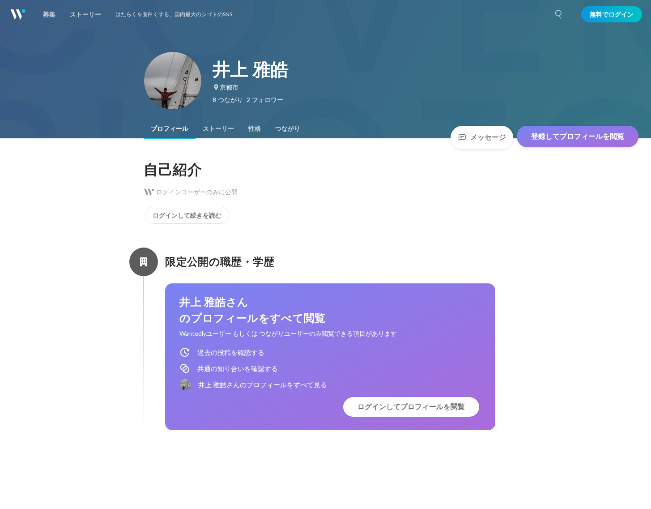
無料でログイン (612, 14)
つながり (287, 128)
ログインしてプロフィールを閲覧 (411, 407)
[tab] (170, 128)
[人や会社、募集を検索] (559, 14)
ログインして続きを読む (187, 215)
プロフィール (169, 128)
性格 (254, 128)
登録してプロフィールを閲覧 (577, 136)
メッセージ (488, 137)
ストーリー (218, 128)
